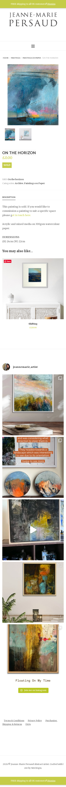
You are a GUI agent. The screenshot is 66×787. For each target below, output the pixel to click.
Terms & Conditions (14, 720)
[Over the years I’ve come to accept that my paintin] (33, 404)
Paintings (15, 58)
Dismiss (51, 4)
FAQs (28, 724)
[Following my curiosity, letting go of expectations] (33, 467)
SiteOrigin (36, 768)
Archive (19, 183)
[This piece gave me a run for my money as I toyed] (33, 654)
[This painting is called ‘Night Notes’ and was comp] (33, 529)
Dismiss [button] (51, 781)
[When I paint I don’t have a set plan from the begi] (33, 592)
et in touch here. (21, 215)
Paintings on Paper (32, 58)
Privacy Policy (35, 720)
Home (6, 58)
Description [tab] (9, 197)
